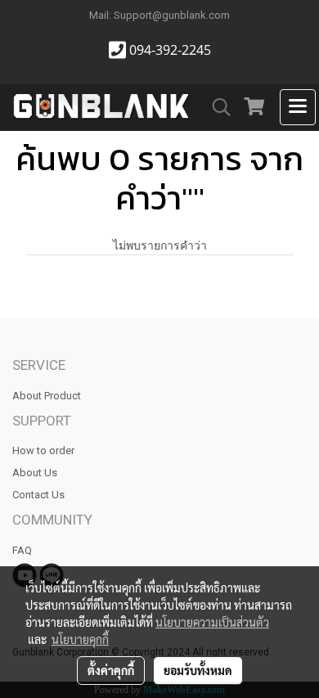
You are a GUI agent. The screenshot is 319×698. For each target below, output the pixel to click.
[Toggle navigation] (298, 107)
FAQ (22, 550)
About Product (46, 396)
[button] (216, 107)
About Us (34, 472)
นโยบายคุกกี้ (80, 639)
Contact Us (38, 495)
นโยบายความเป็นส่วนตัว (212, 622)
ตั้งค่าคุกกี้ (111, 670)
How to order (43, 450)
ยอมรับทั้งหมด (198, 670)
